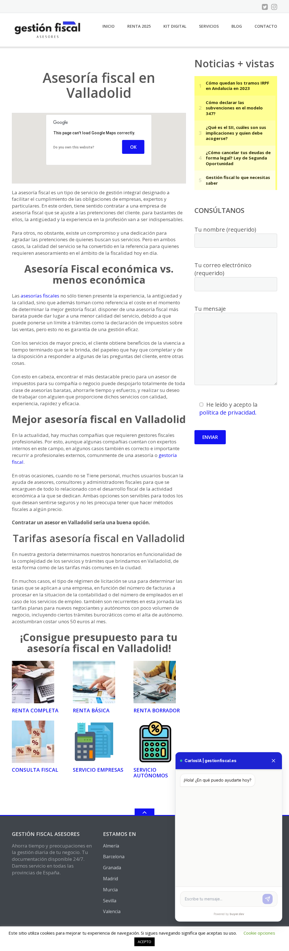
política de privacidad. (228, 412)
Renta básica (91, 710)
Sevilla (109, 901)
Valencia (112, 911)
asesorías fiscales (40, 295)
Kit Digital (174, 26)
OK (133, 147)
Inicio (108, 26)
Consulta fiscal (35, 769)
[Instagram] (274, 6)
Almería (111, 846)
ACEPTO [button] (144, 941)
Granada (112, 867)
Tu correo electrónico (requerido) (222, 269)
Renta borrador (156, 710)
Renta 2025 (139, 26)
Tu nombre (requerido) (225, 229)
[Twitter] (265, 6)
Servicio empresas (98, 769)
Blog (236, 26)
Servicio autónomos (150, 772)
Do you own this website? (73, 147)
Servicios (209, 26)
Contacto (266, 26)
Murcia (110, 890)
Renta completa (35, 710)
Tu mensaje (210, 308)
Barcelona (113, 856)
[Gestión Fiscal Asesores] (48, 29)
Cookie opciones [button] (259, 933)
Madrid (110, 878)
